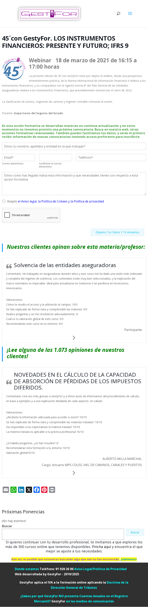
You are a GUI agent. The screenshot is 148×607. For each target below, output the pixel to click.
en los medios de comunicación (82, 601)
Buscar (7, 526)
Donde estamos (27, 569)
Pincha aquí (101, 546)
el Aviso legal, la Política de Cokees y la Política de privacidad (61, 201)
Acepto (55, 201)
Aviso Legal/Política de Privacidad (100, 569)
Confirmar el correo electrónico (50, 165)
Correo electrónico (13, 163)
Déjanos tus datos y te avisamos (117, 232)
